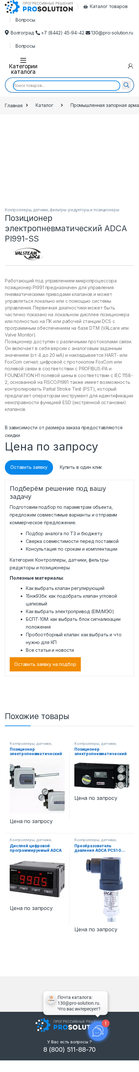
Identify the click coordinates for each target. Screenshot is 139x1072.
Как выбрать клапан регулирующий (65, 588)
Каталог (44, 105)
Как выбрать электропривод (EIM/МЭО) (70, 611)
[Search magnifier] (126, 85)
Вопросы (25, 20)
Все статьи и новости (50, 650)
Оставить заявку (29, 467)
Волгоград (22, 32)
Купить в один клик (81, 467)
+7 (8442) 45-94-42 (63, 32)
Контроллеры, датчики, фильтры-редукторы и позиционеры (62, 209)
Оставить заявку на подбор (45, 664)
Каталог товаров (109, 6)
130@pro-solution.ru (112, 32)
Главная (14, 105)
